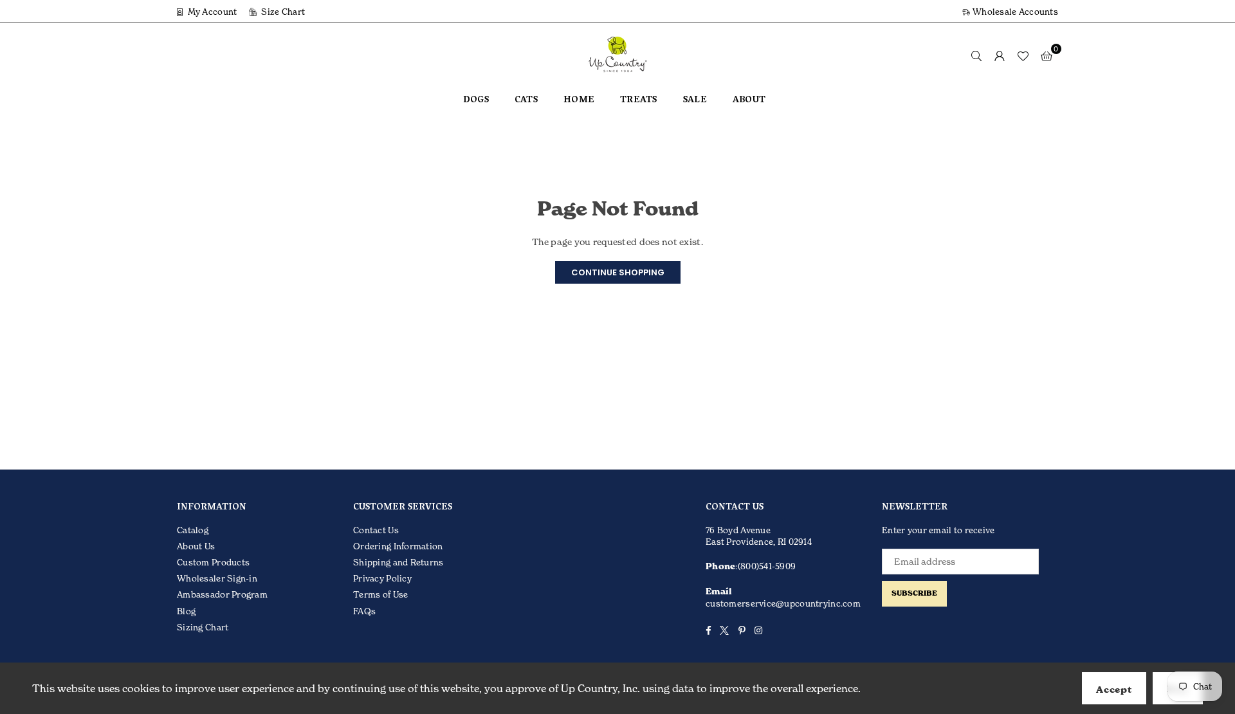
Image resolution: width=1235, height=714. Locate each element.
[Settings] (999, 55)
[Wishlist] (1022, 55)
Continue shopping (617, 272)
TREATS (638, 100)
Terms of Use (380, 594)
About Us (196, 546)
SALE (695, 100)
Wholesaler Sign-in (217, 578)
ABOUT (749, 100)
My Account (211, 11)
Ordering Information (398, 546)
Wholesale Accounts (1014, 11)
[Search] (976, 55)
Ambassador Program (222, 594)
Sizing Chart (202, 627)
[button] (1046, 55)
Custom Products (213, 562)
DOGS (476, 100)
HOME (578, 100)
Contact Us (376, 530)
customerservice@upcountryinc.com (783, 603)
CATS (526, 100)
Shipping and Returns (398, 562)
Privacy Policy (382, 578)
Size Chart (282, 11)
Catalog (192, 530)
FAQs (364, 611)
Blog (186, 611)
